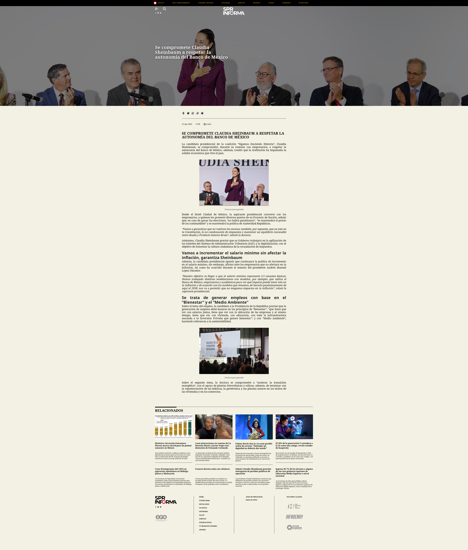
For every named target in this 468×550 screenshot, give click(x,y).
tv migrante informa (208, 526)
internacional (205, 522)
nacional (203, 508)
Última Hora (213, 3)
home (201, 497)
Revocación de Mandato (250, 3)
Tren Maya (305, 3)
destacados (204, 504)
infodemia (203, 511)
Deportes (166, 3)
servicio (202, 519)
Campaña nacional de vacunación (280, 3)
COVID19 (181, 3)
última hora (204, 500)
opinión (202, 530)
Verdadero (196, 3)
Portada (229, 3)
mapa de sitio (251, 500)
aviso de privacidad (254, 497)
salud (201, 515)
